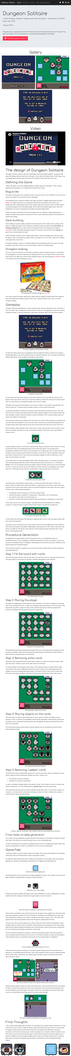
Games (19, 3)
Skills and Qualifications (43, 3)
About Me (26, 3)
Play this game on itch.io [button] (16, 38)
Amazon (46, 293)
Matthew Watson (8, 2)
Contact (32, 3)
